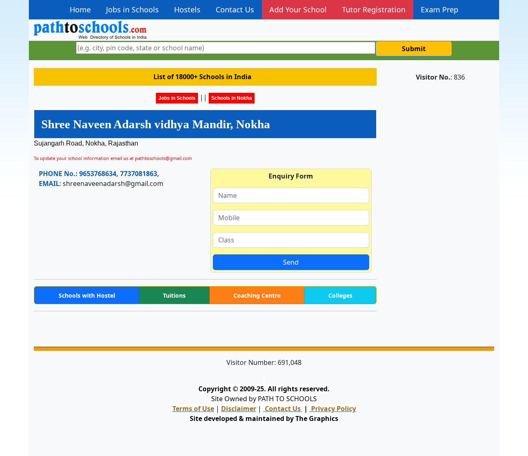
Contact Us (235, 9)
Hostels (187, 9)
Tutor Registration (373, 9)
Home (80, 9)
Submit (414, 48)
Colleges (340, 295)
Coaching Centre (256, 295)
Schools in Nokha (231, 98)
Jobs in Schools (132, 9)
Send (291, 262)
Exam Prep (439, 9)
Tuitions (174, 295)
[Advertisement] (440, 212)
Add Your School (298, 9)
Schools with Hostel (87, 295)
